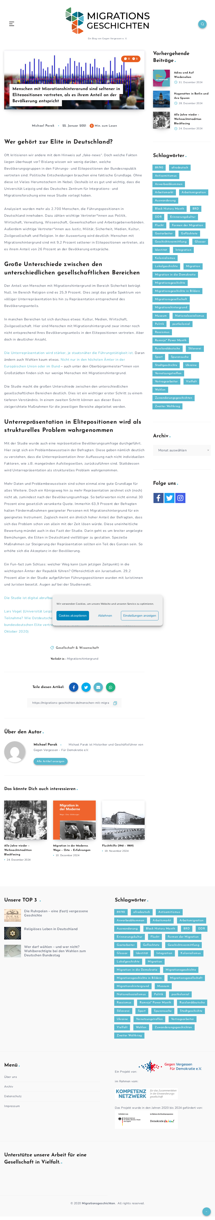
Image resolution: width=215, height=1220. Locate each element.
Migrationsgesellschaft (171, 299)
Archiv (8, 1087)
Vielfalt (191, 381)
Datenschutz (13, 1096)
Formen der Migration (187, 225)
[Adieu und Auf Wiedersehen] (161, 78)
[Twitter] (169, 498)
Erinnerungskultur (183, 217)
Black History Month (169, 208)
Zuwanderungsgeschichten (173, 398)
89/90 (159, 167)
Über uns (10, 1077)
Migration (193, 266)
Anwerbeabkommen (169, 184)
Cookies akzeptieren (73, 615)
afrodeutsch (180, 167)
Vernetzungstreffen (168, 373)
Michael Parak (45, 744)
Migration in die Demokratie (175, 274)
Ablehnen (105, 615)
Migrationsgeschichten (98, 1203)
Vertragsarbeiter (166, 381)
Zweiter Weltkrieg (167, 406)
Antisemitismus (166, 175)
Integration (183, 250)
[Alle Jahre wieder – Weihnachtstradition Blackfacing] (161, 120)
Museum (161, 315)
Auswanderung (165, 200)
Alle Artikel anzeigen (50, 761)
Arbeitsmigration (194, 192)
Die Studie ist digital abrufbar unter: (34, 598)
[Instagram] (180, 498)
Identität (161, 250)
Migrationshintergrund (82, 659)
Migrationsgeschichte (170, 282)
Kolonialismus (165, 258)
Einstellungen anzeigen (139, 615)
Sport (159, 357)
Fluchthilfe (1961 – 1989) (118, 845)
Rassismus (162, 332)
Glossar (200, 241)
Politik (159, 324)
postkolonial (181, 324)
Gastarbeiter (164, 233)
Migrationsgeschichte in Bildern (177, 291)
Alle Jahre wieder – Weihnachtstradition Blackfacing (18, 850)
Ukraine (191, 365)
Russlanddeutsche (167, 348)
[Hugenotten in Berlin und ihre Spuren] (161, 99)
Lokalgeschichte (166, 266)
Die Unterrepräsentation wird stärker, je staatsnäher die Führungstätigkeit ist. (69, 353)
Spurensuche (180, 357)
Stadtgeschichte (166, 365)
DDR (158, 217)
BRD (196, 208)
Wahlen (160, 389)
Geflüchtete (189, 233)
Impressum (12, 1106)
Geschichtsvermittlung (171, 241)
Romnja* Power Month (171, 340)
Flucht (159, 225)
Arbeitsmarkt (164, 192)
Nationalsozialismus (189, 315)
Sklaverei (194, 348)
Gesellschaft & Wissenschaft (77, 648)
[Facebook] (158, 498)
